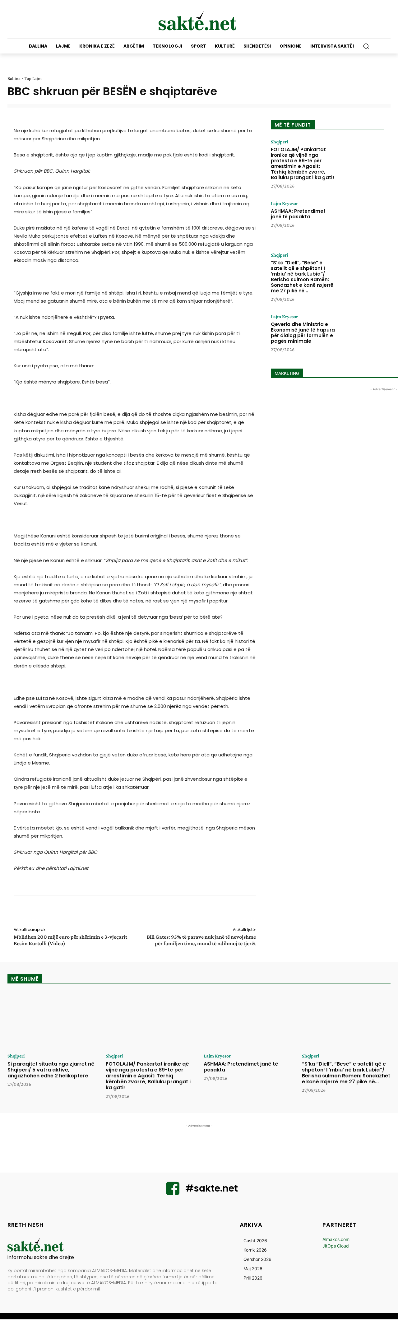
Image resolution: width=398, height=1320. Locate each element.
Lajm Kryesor (284, 203)
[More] (260, 912)
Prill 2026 (252, 1277)
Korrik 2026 (255, 1250)
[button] (366, 46)
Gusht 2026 (255, 1240)
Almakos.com (335, 1239)
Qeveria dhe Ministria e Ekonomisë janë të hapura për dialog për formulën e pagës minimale (303, 332)
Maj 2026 (252, 1268)
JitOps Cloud (335, 1245)
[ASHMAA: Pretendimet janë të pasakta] (361, 220)
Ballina (14, 78)
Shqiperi (279, 141)
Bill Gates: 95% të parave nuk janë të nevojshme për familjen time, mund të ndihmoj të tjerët (201, 940)
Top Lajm (33, 78)
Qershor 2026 (257, 1259)
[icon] (172, 1192)
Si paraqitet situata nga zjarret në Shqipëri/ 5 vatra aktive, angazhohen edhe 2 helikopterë (51, 1069)
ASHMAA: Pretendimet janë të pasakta (298, 214)
